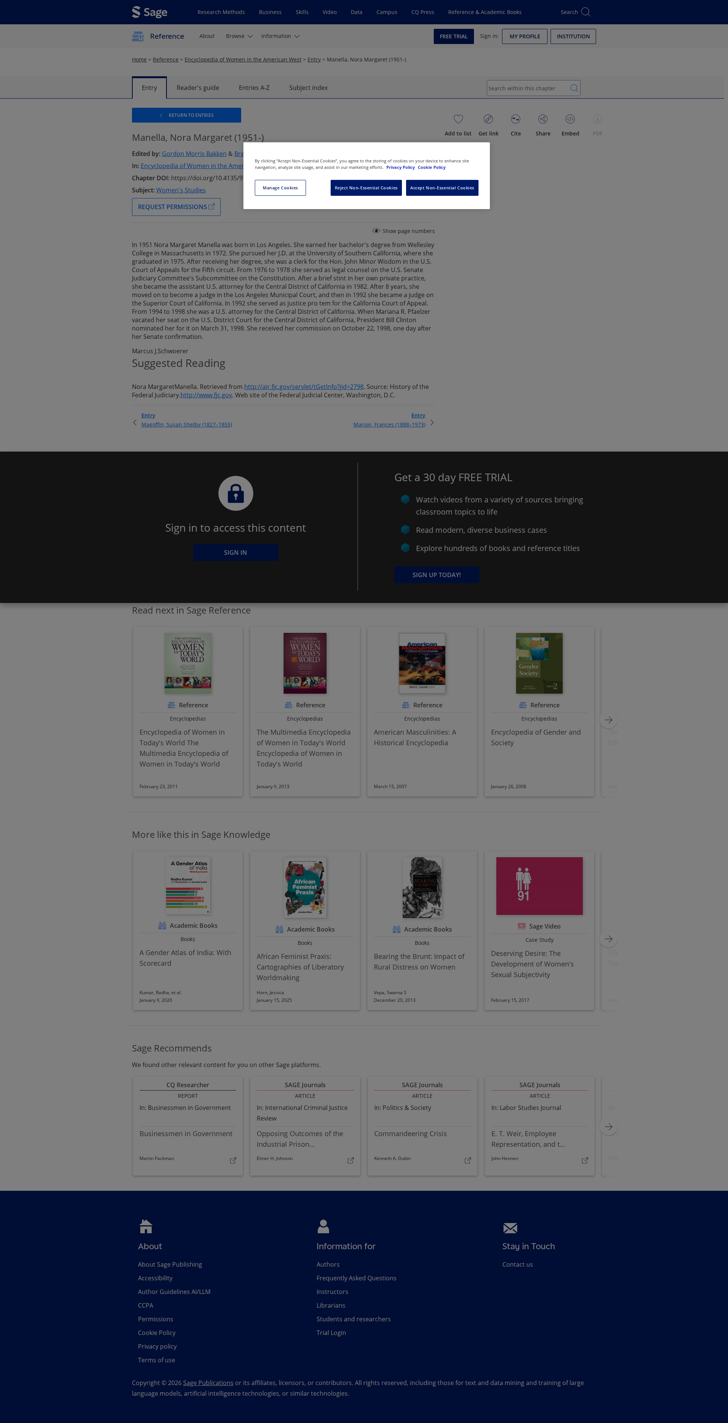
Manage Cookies (280, 187)
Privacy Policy (401, 167)
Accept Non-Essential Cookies (442, 187)
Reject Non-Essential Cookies (366, 187)
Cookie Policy (432, 167)
